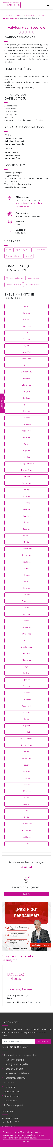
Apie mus (9, 1082)
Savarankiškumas (13, 256)
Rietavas (26, 503)
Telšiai (26, 542)
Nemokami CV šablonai (17, 1073)
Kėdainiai (26, 437)
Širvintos (26, 529)
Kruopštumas (33, 278)
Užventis (26, 568)
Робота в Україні (13, 1105)
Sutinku (26, 1141)
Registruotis (10, 1100)
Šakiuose (30, 15)
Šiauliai (26, 332)
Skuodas (26, 535)
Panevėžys (26, 326)
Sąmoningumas (23, 249)
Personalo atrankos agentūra (20, 1055)
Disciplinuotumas (32, 284)
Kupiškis (26, 450)
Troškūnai (26, 562)
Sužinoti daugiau (29, 1138)
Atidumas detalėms (14, 278)
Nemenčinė (26, 470)
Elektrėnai (26, 385)
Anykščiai (26, 352)
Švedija (27, 575)
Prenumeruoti (43, 1041)
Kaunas (26, 313)
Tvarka (9, 249)
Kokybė (28, 256)
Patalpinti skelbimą (15, 1078)
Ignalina (26, 404)
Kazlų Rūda (27, 431)
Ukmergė (26, 555)
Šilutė (26, 522)
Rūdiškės (26, 516)
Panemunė (26, 483)
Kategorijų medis (13, 1069)
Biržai (26, 365)
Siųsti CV (26, 894)
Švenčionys (26, 549)
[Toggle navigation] (48, 5)
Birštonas (26, 359)
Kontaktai (9, 1087)
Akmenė (26, 339)
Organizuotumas (13, 284)
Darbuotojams (12, 1091)
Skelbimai (18, 15)
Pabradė (26, 477)
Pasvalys (26, 490)
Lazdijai (26, 457)
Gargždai (26, 391)
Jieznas (26, 411)
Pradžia (8, 15)
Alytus (26, 346)
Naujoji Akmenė (26, 463)
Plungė (26, 496)
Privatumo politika (14, 1059)
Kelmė (26, 444)
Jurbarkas (26, 424)
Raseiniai (26, 509)
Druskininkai (26, 372)
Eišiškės (26, 378)
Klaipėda (26, 319)
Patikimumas (39, 249)
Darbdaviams (11, 1096)
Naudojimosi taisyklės (16, 1064)
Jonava (26, 418)
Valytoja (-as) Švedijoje (19, 989)
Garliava (26, 398)
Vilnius (26, 306)
